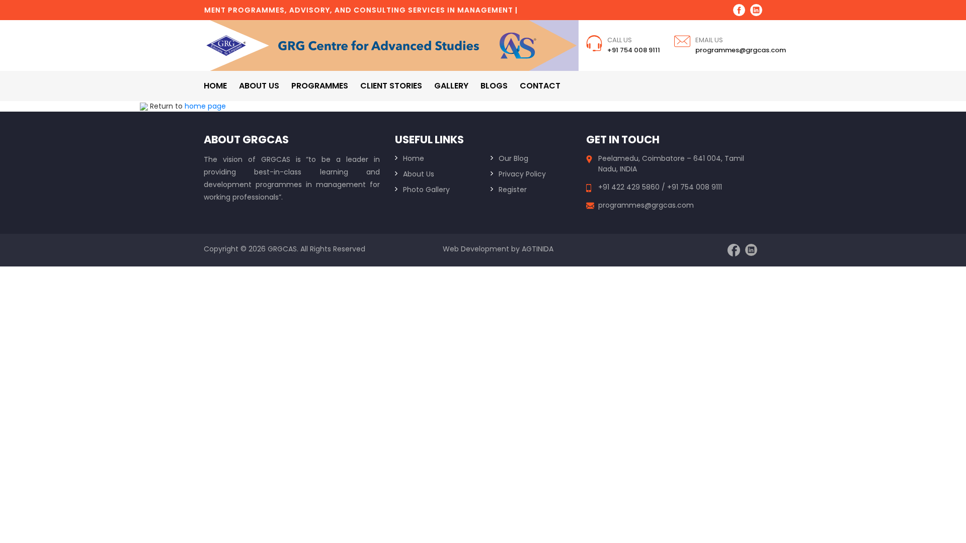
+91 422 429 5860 (630, 187)
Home (215, 86)
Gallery (451, 86)
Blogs (494, 86)
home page (205, 106)
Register (513, 190)
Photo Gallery (426, 190)
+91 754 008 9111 (633, 50)
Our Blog (513, 158)
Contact (540, 86)
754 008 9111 (701, 187)
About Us (418, 174)
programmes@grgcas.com (740, 50)
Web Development (476, 249)
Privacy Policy (522, 174)
